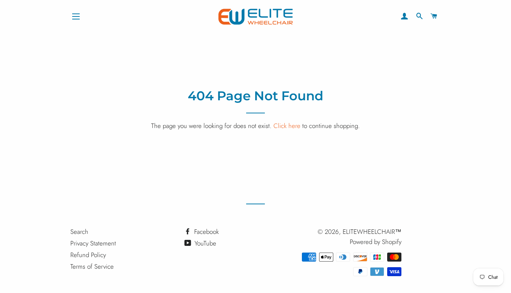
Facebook (205, 231)
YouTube (204, 243)
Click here (286, 125)
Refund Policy (88, 254)
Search (79, 231)
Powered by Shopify (375, 241)
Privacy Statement (93, 243)
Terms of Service (92, 266)
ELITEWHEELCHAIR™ (372, 231)
